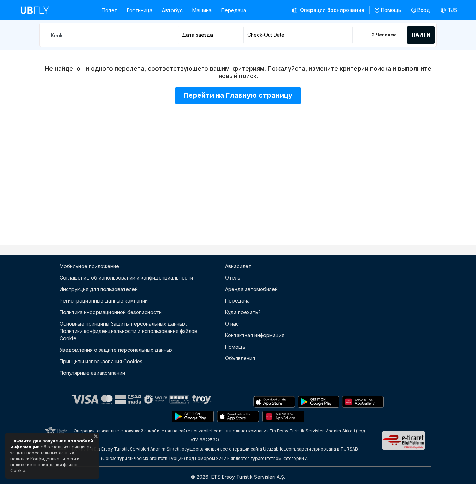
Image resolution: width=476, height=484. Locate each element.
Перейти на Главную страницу (238, 95)
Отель (232, 278)
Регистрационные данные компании (104, 301)
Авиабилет (238, 266)
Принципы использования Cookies (101, 361)
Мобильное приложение (89, 266)
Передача (233, 10)
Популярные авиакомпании (92, 373)
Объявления (240, 358)
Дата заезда (197, 35)
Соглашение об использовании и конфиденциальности (126, 278)
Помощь (391, 10)
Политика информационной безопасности (111, 312)
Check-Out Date (265, 35)
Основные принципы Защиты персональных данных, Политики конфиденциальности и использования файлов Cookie (128, 331)
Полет (109, 10)
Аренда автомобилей (251, 289)
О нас (232, 324)
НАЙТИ (421, 35)
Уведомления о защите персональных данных (116, 350)
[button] (449, 10)
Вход (423, 10)
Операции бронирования (331, 10)
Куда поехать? (243, 312)
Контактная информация (254, 335)
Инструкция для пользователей (99, 289)
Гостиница (139, 10)
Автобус (172, 10)
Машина (202, 10)
